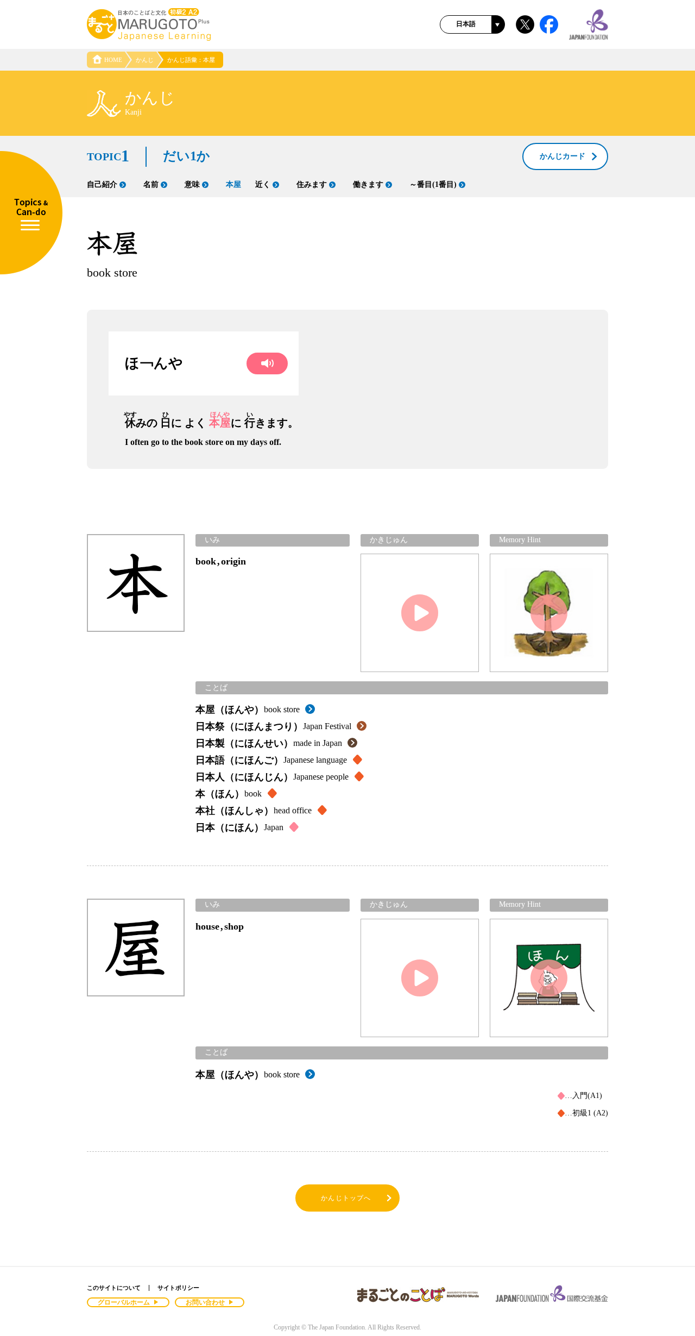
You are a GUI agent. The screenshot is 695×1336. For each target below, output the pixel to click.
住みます (311, 184)
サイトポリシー (178, 1287)
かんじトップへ (346, 1198)
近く (262, 184)
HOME (113, 60)
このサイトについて (114, 1287)
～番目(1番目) (433, 184)
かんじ (145, 60)
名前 (151, 184)
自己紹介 (102, 184)
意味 (192, 184)
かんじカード (562, 156)
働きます (368, 184)
